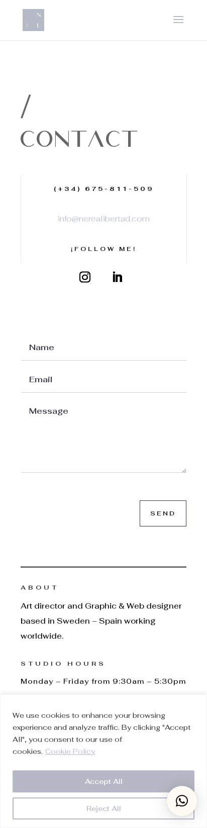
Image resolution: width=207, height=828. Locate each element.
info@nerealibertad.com (104, 218)
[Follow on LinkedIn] (117, 277)
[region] (103, 761)
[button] (182, 801)
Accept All (104, 781)
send (163, 513)
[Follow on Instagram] (85, 277)
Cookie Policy (70, 751)
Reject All (103, 808)
